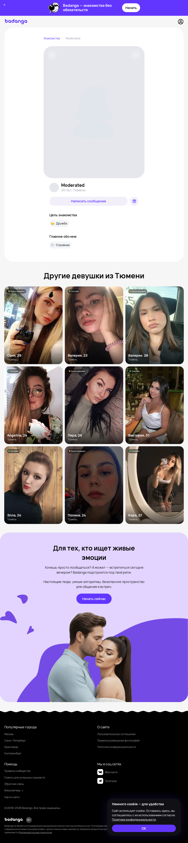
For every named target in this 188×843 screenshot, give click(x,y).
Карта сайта (11, 797)
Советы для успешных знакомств (24, 777)
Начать (131, 7)
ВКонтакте (111, 772)
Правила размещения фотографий (118, 740)
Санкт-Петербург (15, 740)
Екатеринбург (12, 753)
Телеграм (111, 781)
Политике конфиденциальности (134, 820)
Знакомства (52, 38)
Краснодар (11, 747)
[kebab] (135, 55)
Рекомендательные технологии (35, 832)
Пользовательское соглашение (116, 734)
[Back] (52, 55)
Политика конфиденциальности (116, 747)
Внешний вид (12, 790)
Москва (8, 734)
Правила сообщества (17, 771)
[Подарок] (134, 201)
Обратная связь (14, 784)
